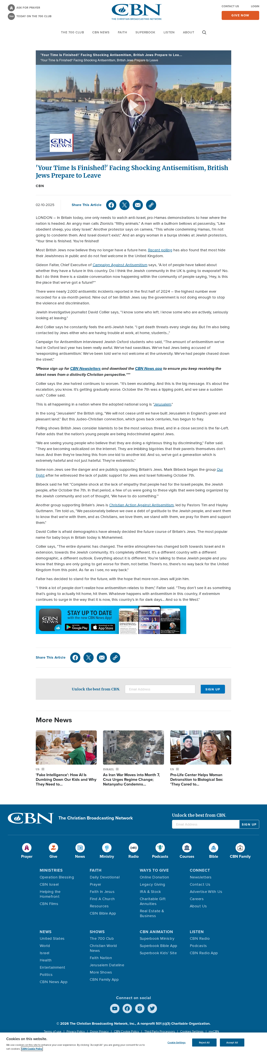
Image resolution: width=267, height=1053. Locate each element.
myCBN (214, 1031)
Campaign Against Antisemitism (120, 265)
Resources (99, 906)
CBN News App (53, 982)
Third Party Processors (159, 1031)
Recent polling (160, 250)
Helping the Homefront (50, 894)
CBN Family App (104, 979)
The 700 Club (72, 32)
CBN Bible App (103, 913)
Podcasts (198, 945)
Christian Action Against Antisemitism (141, 505)
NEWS (46, 931)
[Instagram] (139, 1008)
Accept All (232, 1042)
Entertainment (52, 967)
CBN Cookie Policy (126, 1031)
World (45, 945)
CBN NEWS (100, 32)
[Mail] (138, 205)
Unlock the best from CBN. (96, 689)
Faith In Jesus (102, 891)
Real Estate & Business (152, 913)
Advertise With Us (206, 891)
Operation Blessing (57, 877)
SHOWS (97, 931)
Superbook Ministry (157, 938)
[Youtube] (114, 1008)
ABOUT (188, 32)
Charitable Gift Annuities (153, 901)
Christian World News (103, 948)
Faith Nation (101, 958)
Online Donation (154, 877)
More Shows (101, 972)
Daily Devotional (105, 877)
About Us (198, 906)
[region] (133, 1042)
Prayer (95, 884)
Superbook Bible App (158, 945)
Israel (44, 953)
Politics (46, 974)
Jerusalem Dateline (107, 965)
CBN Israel (49, 884)
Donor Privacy (99, 1031)
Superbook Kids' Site (158, 953)
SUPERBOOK (145, 32)
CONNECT (200, 870)
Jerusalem (162, 404)
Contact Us (230, 6)
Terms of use (52, 1031)
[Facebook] (111, 205)
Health (46, 960)
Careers (197, 899)
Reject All (204, 1042)
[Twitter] (124, 205)
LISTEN (169, 32)
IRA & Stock (150, 891)
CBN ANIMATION (156, 931)
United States (52, 938)
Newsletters (201, 877)
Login (255, 6)
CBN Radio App (204, 953)
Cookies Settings (191, 1031)
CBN (40, 185)
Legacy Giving (152, 884)
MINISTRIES (51, 870)
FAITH (122, 32)
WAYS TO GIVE (154, 870)
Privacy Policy (76, 1031)
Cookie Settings (176, 1042)
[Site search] (204, 34)
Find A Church (102, 899)
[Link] (151, 205)
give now (240, 15)
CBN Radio (200, 938)
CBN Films (49, 903)
